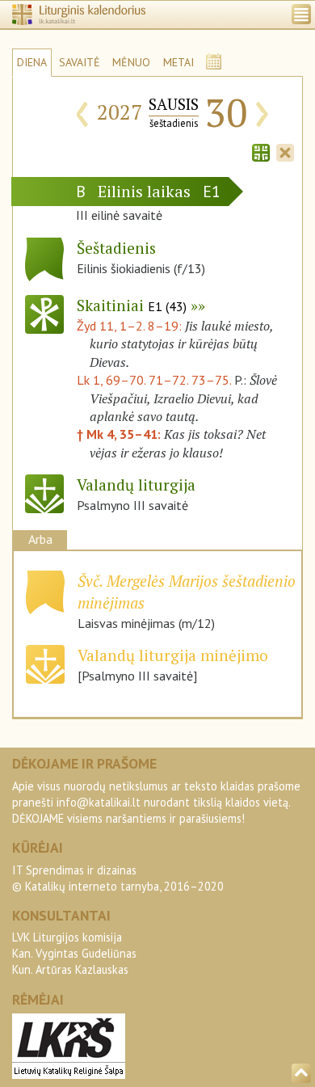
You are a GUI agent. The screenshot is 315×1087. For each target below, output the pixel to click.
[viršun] (301, 1073)
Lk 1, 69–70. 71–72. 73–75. (154, 380)
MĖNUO (131, 62)
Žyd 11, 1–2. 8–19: (131, 326)
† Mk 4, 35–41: (120, 434)
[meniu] (301, 14)
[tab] (260, 151)
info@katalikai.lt (99, 802)
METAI (178, 62)
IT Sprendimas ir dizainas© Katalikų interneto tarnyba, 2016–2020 (118, 878)
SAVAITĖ (79, 62)
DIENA (32, 62)
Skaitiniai (132, 305)
